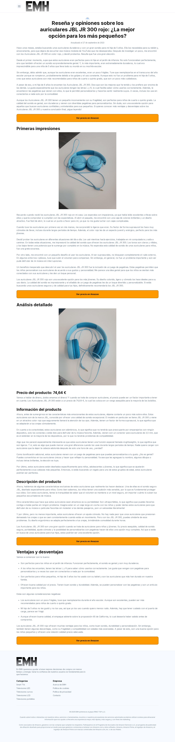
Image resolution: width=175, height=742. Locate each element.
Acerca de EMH (59, 685)
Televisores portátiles (25, 699)
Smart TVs (20, 685)
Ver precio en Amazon (87, 118)
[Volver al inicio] (91, 6)
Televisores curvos (24, 692)
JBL (87, 18)
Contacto (57, 695)
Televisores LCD (23, 695)
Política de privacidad (62, 692)
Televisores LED (23, 688)
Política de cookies (61, 688)
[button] (19, 6)
